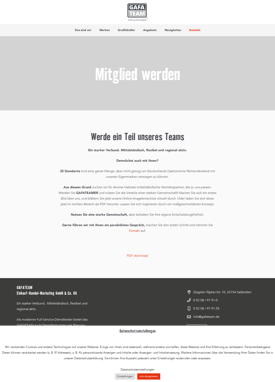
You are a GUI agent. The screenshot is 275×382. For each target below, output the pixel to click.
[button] (93, 30)
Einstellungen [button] (125, 376)
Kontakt (134, 231)
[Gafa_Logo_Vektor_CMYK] (137, 12)
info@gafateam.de (206, 317)
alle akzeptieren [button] (149, 376)
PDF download (137, 256)
